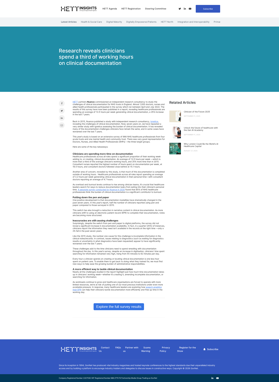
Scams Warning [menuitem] (146, 349)
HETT (75, 102)
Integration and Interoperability (193, 21)
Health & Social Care (91, 21)
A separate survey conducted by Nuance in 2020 (101, 189)
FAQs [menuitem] (118, 347)
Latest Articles (69, 21)
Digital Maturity (114, 21)
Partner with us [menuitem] (130, 349)
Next (222, 21)
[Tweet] (63, 111)
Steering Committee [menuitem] (155, 8)
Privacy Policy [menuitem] (165, 349)
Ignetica (154, 121)
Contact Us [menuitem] (104, 349)
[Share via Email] (63, 126)
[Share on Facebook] (63, 104)
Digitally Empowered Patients (141, 21)
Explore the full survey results (118, 307)
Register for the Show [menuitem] (186, 349)
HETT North (167, 21)
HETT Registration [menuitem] (131, 8)
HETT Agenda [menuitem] (109, 8)
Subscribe (208, 9)
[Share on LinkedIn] (63, 118)
